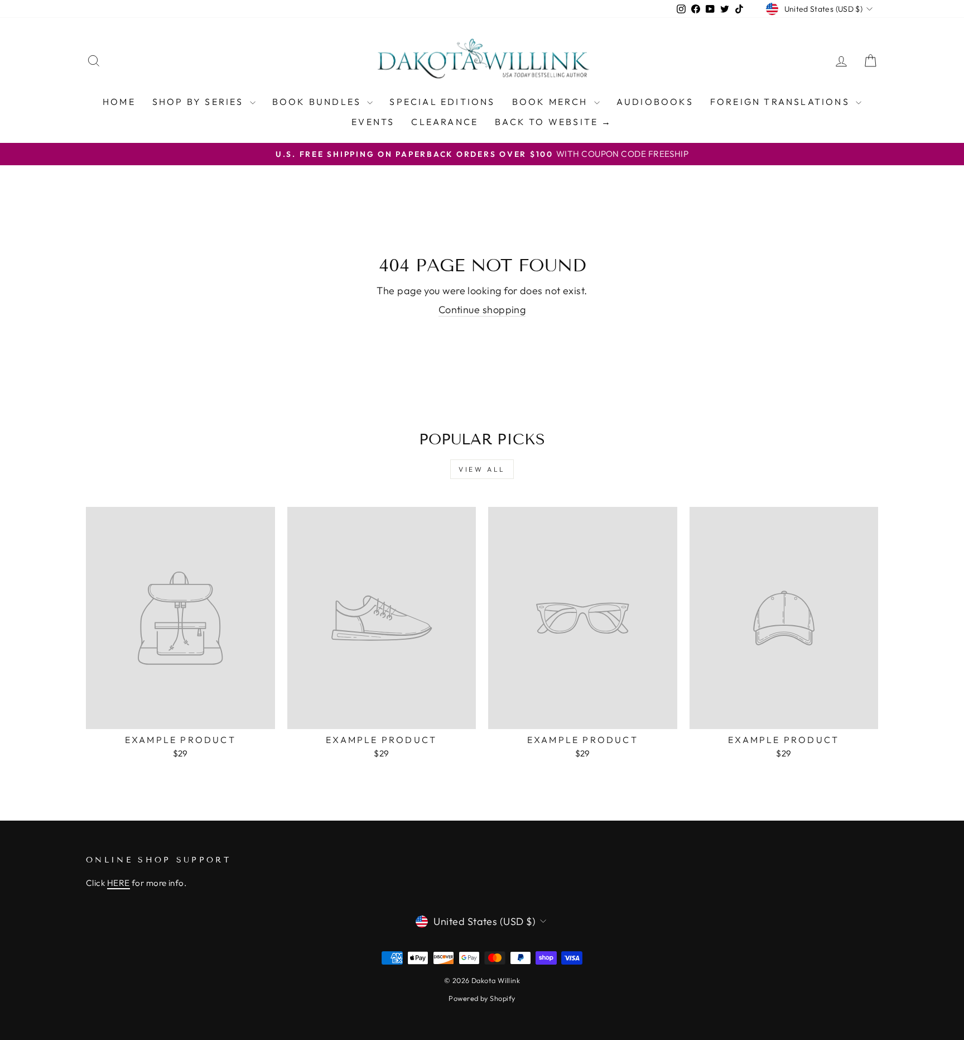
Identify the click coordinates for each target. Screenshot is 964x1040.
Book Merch (551, 101)
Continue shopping (482, 309)
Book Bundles (318, 101)
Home (119, 101)
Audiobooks (654, 101)
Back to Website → (553, 121)
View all (482, 469)
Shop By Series (199, 101)
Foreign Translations (781, 101)
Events (372, 121)
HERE (118, 883)
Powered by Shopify (482, 998)
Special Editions (442, 101)
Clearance (444, 121)
